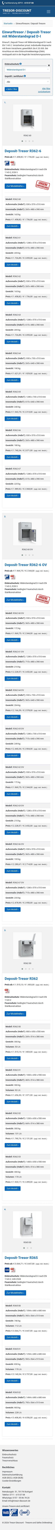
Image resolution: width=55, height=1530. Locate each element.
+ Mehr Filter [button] (11, 89)
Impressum (7, 1471)
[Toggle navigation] (48, 12)
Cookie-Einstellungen (11, 1481)
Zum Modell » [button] (13, 226)
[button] (22, 141)
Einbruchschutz (9, 1454)
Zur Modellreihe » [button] (15, 186)
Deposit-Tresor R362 (21, 979)
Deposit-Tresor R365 (21, 1258)
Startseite (8, 23)
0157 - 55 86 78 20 (21, 1498)
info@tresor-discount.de (19, 1501)
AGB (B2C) (7, 1478)
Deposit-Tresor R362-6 (23, 151)
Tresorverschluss (10, 1460)
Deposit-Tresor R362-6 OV (26, 565)
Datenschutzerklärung (12, 1475)
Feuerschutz (7, 1457)
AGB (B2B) (18, 1478)
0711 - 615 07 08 (26, 3)
